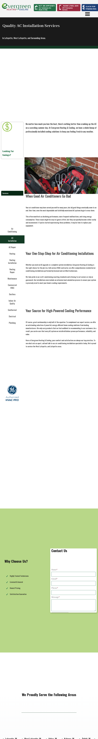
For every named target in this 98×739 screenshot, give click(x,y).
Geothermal (12, 310)
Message (55, 597)
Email (54, 579)
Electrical (12, 316)
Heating (12, 253)
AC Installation (12, 239)
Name (54, 570)
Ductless (12, 294)
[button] (47, 6)
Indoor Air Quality (12, 302)
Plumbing (12, 322)
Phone (54, 588)
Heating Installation (12, 261)
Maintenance (12, 278)
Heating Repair (12, 271)
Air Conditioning (12, 230)
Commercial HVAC (12, 286)
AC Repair (12, 247)
